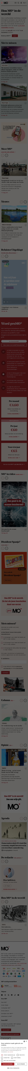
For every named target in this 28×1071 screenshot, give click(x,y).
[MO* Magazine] (6, 3)
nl (24, 3)
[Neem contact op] (15, 3)
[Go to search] (18, 3)
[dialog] (14, 1055)
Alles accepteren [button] (7, 1064)
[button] (14, 1068)
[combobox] (24, 1041)
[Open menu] (2, 3)
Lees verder (10, 1051)
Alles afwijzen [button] (21, 1064)
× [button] (26, 1041)
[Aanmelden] (21, 3)
